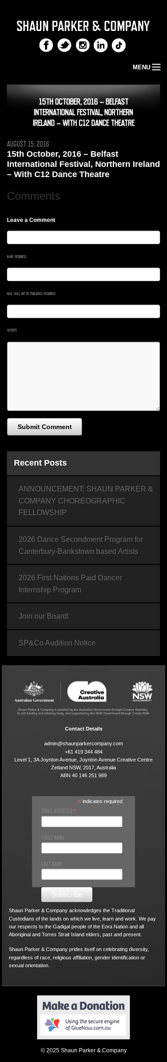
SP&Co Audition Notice (57, 643)
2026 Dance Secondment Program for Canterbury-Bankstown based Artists (81, 545)
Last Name (52, 864)
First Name (52, 838)
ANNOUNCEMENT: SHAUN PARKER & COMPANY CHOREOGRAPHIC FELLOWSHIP (86, 500)
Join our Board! (44, 616)
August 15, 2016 (28, 144)
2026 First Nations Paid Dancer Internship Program (70, 584)
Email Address (58, 811)
